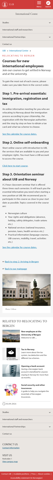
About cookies (44, 474)
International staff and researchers (17, 29)
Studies (5, 22)
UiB (4, 50)
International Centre (27, 14)
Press (33, 474)
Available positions (21, 474)
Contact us (7, 44)
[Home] (5, 4)
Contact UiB (6, 474)
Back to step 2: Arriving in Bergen (22, 261)
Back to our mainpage (16, 268)
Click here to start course (15, 165)
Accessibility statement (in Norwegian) (26, 478)
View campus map (10, 461)
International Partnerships (13, 36)
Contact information (11, 448)
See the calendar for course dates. (19, 133)
